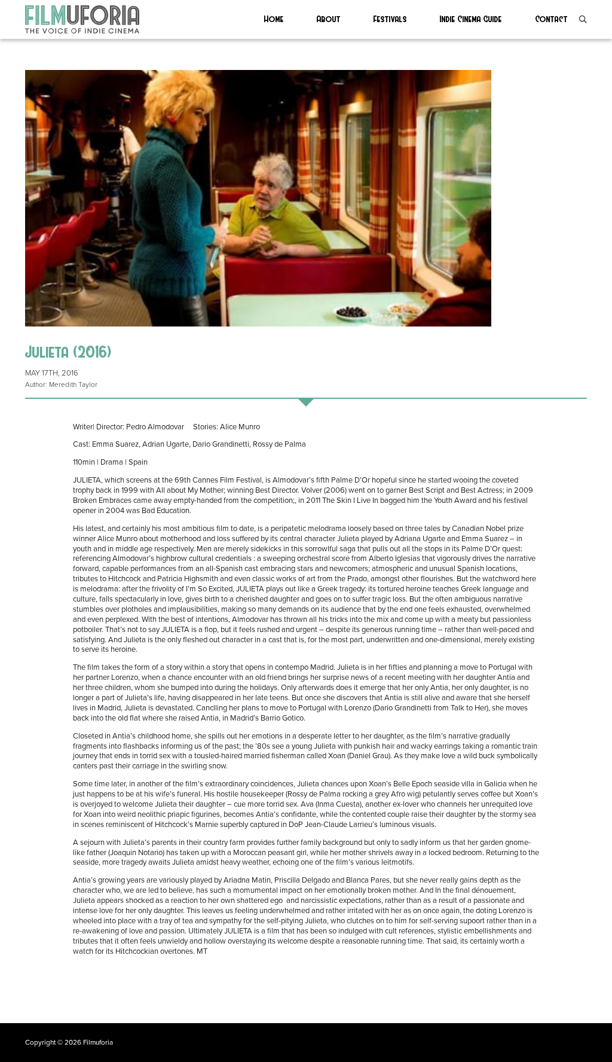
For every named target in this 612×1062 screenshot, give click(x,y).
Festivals (390, 18)
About (329, 18)
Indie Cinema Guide (471, 18)
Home (274, 18)
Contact (552, 18)
